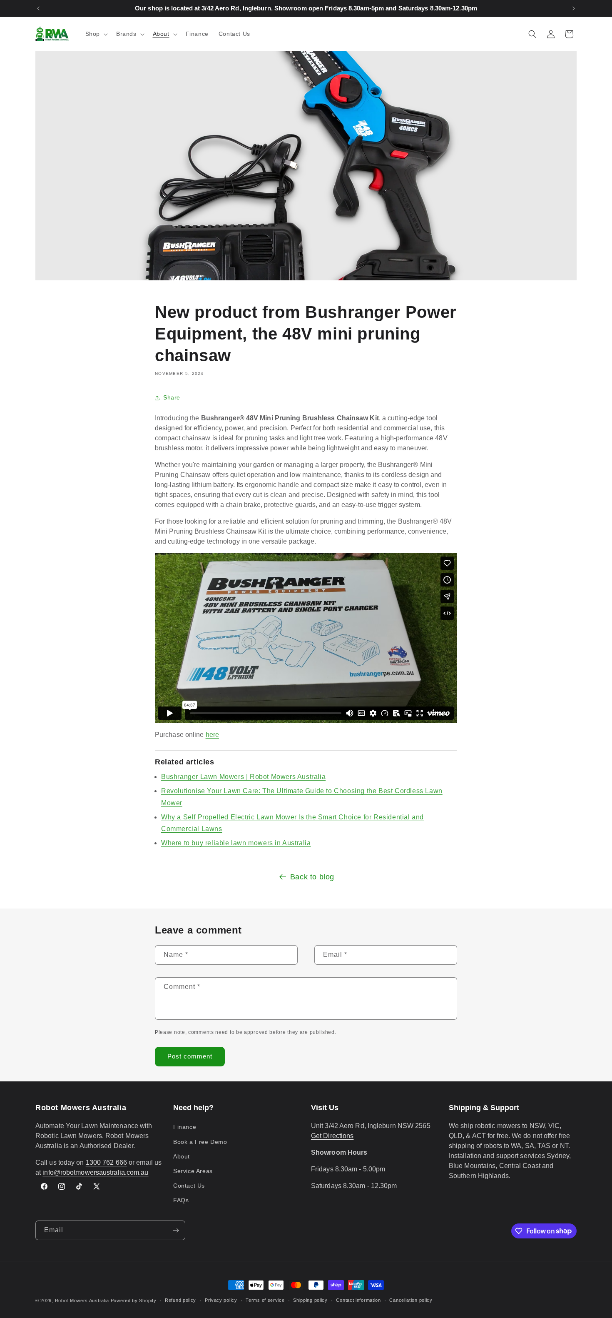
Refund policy (180, 1300)
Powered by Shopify (134, 1300)
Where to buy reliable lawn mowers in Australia (236, 842)
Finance (184, 1126)
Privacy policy (221, 1300)
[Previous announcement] (38, 8)
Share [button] (171, 397)
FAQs (181, 1200)
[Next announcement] (574, 8)
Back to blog (312, 877)
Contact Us (189, 1185)
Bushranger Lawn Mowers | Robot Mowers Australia (243, 776)
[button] (95, 33)
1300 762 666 (106, 1162)
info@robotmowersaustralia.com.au (95, 1172)
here (212, 734)
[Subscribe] (176, 1230)
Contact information (358, 1300)
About (181, 1156)
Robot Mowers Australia (82, 1300)
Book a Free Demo (200, 1141)
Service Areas (193, 1171)
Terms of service (265, 1300)
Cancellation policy (410, 1300)
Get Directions (332, 1135)
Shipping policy (310, 1300)
